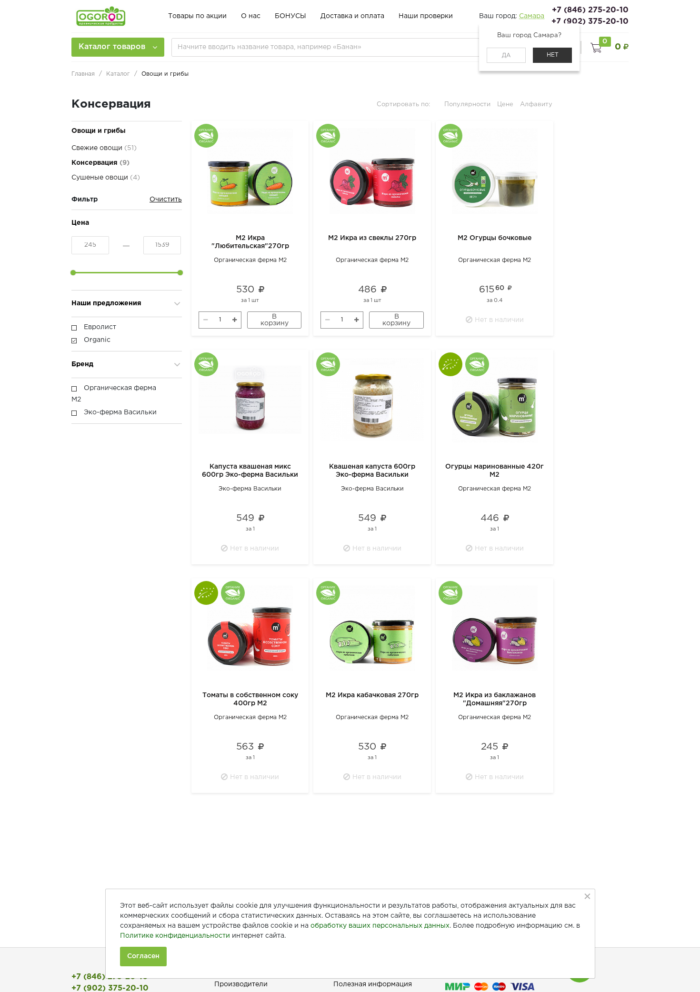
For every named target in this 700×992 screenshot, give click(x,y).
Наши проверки (426, 16)
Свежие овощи (104, 148)
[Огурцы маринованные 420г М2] (494, 399)
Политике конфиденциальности (175, 936)
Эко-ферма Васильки (250, 488)
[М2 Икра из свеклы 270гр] (372, 171)
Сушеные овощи (105, 177)
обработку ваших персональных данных (380, 926)
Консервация (100, 163)
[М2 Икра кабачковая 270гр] (372, 628)
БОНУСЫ (290, 16)
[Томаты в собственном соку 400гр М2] (250, 628)
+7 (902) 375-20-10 (590, 21)
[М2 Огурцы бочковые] (494, 171)
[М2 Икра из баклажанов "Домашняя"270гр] (494, 628)
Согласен (143, 956)
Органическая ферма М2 (250, 260)
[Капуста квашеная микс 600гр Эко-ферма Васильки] (250, 399)
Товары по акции (197, 16)
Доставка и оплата (352, 16)
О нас (250, 16)
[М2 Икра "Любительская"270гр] (250, 171)
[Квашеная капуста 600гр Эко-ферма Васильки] (372, 399)
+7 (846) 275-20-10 (590, 10)
